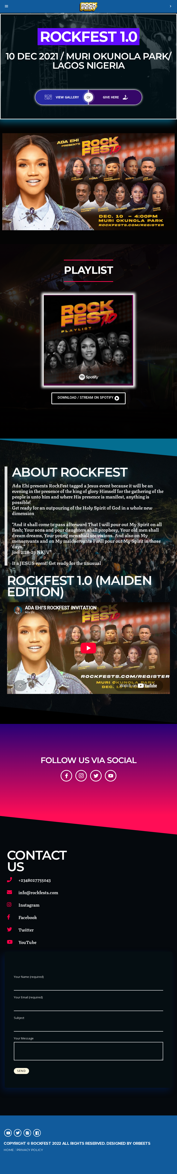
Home (9, 1150)
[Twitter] (96, 776)
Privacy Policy (30, 1150)
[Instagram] (81, 776)
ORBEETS (141, 1143)
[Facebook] (66, 776)
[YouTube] (110, 776)
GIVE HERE (111, 97)
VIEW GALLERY (67, 97)
